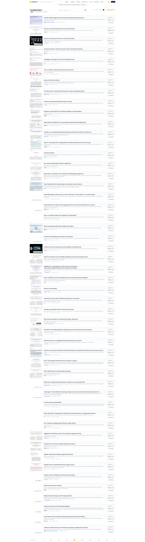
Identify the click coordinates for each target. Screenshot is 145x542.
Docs (91, 1)
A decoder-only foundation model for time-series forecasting (58, 309)
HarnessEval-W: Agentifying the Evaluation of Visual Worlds (58, 236)
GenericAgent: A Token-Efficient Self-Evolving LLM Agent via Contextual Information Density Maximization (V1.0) (71, 392)
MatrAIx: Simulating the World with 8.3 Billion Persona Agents (59, 226)
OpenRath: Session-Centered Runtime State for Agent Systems (59, 464)
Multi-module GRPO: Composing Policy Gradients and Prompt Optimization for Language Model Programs (70, 413)
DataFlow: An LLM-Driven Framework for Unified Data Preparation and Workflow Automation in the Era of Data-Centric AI (73, 350)
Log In (109, 1)
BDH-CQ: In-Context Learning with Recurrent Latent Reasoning (59, 28)
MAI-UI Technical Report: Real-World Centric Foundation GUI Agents (60, 360)
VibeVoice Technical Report (50, 288)
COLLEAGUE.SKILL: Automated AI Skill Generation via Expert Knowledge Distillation (64, 91)
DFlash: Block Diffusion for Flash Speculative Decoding (57, 371)
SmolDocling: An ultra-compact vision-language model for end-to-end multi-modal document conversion (69, 205)
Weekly (97, 9)
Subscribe (83, 4)
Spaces (78, 1)
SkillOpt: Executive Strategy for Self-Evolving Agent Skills (58, 495)
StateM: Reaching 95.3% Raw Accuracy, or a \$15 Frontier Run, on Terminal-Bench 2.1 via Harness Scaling (69, 194)
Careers (66, 540)
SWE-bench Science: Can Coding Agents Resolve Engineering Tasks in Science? (63, 340)
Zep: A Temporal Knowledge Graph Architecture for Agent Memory (60, 423)
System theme (33, 540)
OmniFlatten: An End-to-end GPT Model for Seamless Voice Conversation (61, 298)
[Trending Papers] (103, 9)
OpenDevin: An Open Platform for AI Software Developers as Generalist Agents (63, 111)
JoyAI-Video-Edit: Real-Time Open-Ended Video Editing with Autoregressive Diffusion (64, 516)
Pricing (101, 1)
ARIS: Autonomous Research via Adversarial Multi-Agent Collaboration (61, 319)
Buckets (85, 1)
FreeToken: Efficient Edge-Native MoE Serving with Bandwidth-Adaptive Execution (64, 17)
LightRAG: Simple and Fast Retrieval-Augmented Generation (58, 454)
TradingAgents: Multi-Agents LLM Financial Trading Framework (59, 59)
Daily (93, 9)
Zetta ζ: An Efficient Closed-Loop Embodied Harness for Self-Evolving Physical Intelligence (66, 277)
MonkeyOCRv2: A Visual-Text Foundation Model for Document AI (59, 444)
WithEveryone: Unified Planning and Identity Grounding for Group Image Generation (64, 382)
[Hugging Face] (74, 540)
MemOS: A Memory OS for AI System (53, 485)
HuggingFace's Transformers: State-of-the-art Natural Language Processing (62, 433)
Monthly (100, 9)
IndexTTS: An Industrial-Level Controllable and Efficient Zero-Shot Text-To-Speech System (66, 257)
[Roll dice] (85, 10)
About (59, 540)
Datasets (73, 1)
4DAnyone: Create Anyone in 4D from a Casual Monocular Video (59, 38)
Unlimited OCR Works (49, 153)
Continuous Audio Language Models (52, 402)
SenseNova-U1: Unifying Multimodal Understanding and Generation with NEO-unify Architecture (67, 132)
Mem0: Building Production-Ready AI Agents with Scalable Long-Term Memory (63, 184)
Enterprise (97, 1)
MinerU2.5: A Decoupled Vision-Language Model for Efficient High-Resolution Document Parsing (67, 142)
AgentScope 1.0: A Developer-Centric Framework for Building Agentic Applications (64, 173)
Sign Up (113, 1)
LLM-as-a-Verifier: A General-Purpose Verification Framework (59, 69)
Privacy (51, 540)
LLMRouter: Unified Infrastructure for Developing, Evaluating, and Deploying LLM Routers (66, 527)
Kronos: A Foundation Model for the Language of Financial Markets (60, 215)
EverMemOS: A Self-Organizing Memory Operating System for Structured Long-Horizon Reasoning (68, 329)
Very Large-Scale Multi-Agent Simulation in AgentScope (57, 163)
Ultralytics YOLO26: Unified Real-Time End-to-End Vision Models (59, 475)
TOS (43, 540)
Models (67, 1)
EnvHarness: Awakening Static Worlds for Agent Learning (58, 101)
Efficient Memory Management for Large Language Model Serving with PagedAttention (65, 122)
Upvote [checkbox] (111, 17)
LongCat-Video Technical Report (52, 80)
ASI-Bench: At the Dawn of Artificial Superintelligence (57, 506)
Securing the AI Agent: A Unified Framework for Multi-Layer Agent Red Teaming (63, 49)
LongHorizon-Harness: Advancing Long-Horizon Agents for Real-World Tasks (62, 247)
